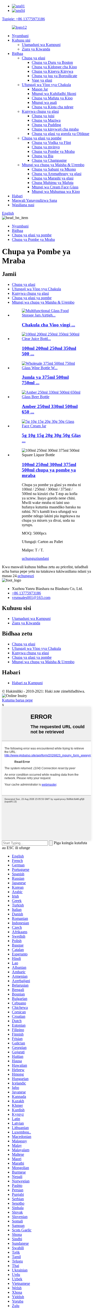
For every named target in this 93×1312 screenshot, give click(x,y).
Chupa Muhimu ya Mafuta (52, 183)
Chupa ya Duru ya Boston (52, 62)
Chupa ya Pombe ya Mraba (53, 151)
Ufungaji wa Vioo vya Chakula (46, 85)
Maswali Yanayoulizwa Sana (34, 200)
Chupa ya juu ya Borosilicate (54, 76)
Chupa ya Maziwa (46, 120)
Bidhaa (17, 53)
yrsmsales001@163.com (31, 597)
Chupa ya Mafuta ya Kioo (52, 98)
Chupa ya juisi (43, 116)
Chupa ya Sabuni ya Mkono (54, 169)
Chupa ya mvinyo (46, 147)
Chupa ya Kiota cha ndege (52, 107)
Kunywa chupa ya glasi (40, 111)
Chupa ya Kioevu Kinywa (52, 71)
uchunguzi (30, 558)
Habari (17, 196)
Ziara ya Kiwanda (36, 49)
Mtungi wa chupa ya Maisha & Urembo (53, 165)
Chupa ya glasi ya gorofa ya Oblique (60, 134)
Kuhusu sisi (21, 40)
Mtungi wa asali (44, 102)
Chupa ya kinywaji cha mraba (55, 129)
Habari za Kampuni (27, 683)
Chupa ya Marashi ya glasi (52, 178)
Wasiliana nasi (23, 205)
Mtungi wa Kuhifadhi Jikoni (54, 93)
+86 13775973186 (26, 593)
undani (43, 558)
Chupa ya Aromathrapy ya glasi (56, 174)
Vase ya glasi (42, 80)
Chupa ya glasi (33, 58)
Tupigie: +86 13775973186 (23, 19)
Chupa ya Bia (42, 156)
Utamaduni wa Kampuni (41, 45)
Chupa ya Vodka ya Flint (51, 142)
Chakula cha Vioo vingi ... (48, 324)
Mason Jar (40, 89)
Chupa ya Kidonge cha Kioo (54, 67)
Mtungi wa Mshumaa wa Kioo (56, 191)
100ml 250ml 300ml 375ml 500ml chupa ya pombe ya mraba (49, 470)
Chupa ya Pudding (46, 125)
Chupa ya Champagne (49, 160)
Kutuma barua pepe (17, 700)
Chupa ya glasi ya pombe (42, 138)
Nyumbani (20, 36)
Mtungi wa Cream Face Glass (55, 187)
